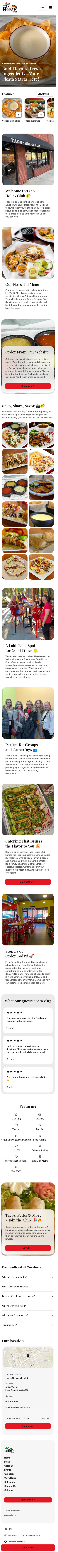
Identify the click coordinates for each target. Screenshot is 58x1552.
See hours (46, 1418)
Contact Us (10, 1486)
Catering (8, 1465)
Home (7, 1457)
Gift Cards (9, 1482)
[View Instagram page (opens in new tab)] (10, 1529)
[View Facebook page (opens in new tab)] (6, 1529)
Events (7, 1469)
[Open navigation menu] (50, 7)
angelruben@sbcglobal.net (17, 1408)
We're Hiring (10, 1478)
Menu (42, 7)
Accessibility (10, 1515)
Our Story (9, 1474)
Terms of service (12, 1511)
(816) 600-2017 (12, 1402)
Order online (28, 1426)
